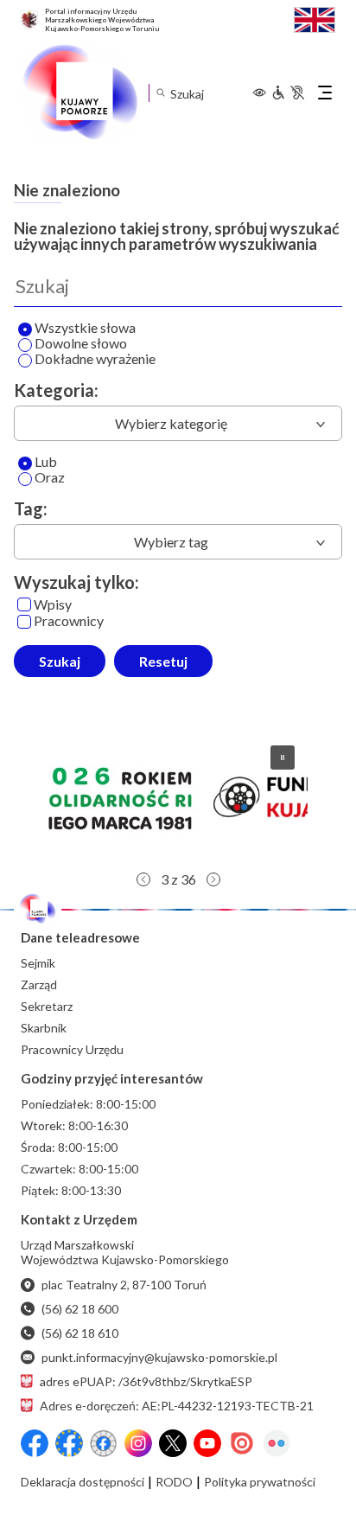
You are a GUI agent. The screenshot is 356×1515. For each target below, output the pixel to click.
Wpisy (53, 605)
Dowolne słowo (81, 343)
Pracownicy (69, 621)
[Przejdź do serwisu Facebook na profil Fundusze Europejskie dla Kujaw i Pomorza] (69, 1443)
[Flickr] (276, 1443)
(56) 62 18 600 (79, 1308)
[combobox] (178, 423)
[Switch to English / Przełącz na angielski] (314, 18)
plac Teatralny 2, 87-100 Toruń (124, 1284)
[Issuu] (242, 1443)
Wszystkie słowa (85, 328)
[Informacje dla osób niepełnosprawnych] (287, 92)
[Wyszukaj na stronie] (160, 93)
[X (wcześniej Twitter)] (173, 1443)
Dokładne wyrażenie (95, 359)
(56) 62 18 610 (79, 1333)
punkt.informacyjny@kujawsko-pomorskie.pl (159, 1357)
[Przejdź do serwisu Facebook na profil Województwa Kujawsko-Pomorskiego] (34, 1443)
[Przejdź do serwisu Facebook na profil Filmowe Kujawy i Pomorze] (104, 1443)
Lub (46, 462)
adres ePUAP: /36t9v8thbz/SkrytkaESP (146, 1381)
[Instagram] (138, 1443)
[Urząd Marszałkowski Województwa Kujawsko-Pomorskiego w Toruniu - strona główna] (79, 92)
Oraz (50, 477)
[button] (282, 757)
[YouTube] (207, 1443)
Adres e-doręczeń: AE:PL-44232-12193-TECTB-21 (177, 1405)
